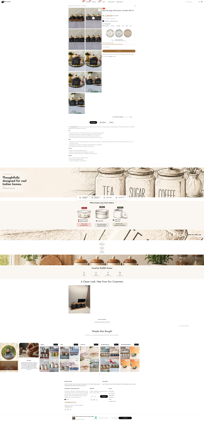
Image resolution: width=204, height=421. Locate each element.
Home (69, 5)
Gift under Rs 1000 (74, 385)
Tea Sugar (112, 25)
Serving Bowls (119, 384)
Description (93, 122)
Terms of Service (112, 393)
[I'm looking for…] (186, 2)
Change (131, 116)
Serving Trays (78, 384)
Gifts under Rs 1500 (82, 385)
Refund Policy (111, 397)
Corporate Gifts (67, 385)
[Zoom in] (99, 10)
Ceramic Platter (113, 384)
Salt (130, 25)
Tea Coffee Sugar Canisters (127, 384)
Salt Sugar (118, 25)
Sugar (127, 25)
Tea (123, 25)
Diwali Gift (66, 384)
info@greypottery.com (68, 406)
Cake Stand (107, 384)
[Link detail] (65, 409)
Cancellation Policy (112, 401)
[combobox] (191, 2)
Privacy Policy (111, 391)
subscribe (104, 396)
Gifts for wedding (94, 384)
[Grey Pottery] (6, 2)
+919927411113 (70, 402)
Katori (99, 384)
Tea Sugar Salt (106, 25)
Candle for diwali (72, 384)
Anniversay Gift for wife (85, 384)
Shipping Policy (111, 395)
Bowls (103, 384)
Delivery (111, 122)
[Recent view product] (199, 1)
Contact (110, 399)
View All (55, 344)
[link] (104, 2)
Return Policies (103, 122)
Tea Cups (134, 384)
